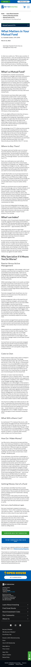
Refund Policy (6, 657)
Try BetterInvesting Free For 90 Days (15, 540)
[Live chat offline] (29, 655)
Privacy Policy (19, 664)
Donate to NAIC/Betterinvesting (11, 638)
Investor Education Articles (10, 15)
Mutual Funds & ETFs (9, 17)
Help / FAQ (5, 652)
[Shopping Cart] (24, 7)
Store (3, 640)
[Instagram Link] (15, 625)
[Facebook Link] (10, 625)
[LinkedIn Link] (20, 625)
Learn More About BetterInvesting (15, 533)
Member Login (23, 1)
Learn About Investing (12, 13)
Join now (5, 1)
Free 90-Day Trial (6, 634)
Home (2, 13)
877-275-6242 (11, 591)
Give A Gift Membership (8, 643)
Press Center (5, 648)
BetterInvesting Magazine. (21, 549)
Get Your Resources (15, 577)
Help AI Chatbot (6, 654)
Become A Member (7, 629)
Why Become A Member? (8, 632)
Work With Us (6, 646)
